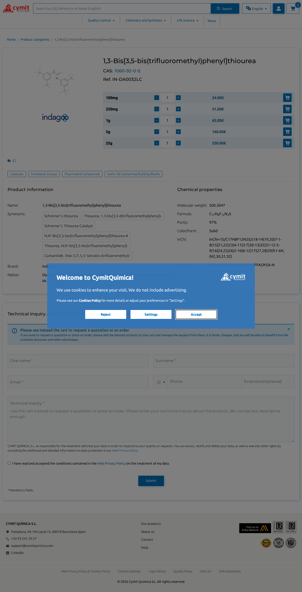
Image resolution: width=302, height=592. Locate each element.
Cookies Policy (90, 300)
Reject (106, 314)
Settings (151, 314)
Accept (196, 314)
